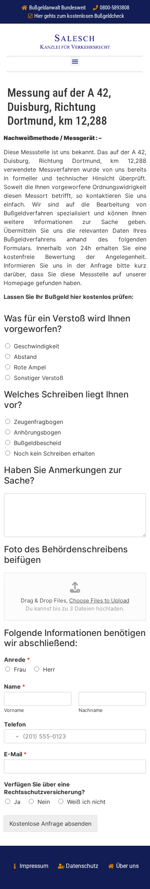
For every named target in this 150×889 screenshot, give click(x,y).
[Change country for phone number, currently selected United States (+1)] (12, 736)
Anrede (17, 659)
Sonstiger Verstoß (38, 377)
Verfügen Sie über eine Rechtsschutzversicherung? (44, 788)
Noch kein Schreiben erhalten (54, 453)
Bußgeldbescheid (37, 442)
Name (14, 686)
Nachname (91, 710)
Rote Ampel (30, 367)
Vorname (14, 710)
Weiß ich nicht (86, 801)
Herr (49, 669)
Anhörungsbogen (37, 432)
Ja (17, 801)
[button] (75, 61)
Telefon (15, 724)
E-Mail (15, 754)
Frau (20, 669)
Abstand (25, 356)
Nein (44, 801)
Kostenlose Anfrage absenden (50, 823)
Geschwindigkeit (36, 346)
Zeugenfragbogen (38, 421)
